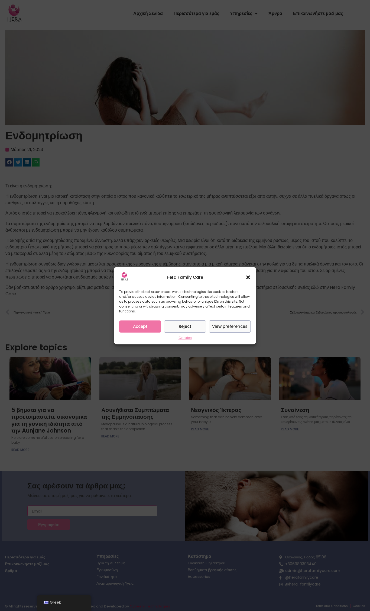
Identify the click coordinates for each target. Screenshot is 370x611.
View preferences (230, 326)
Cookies (185, 337)
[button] (248, 277)
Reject (185, 326)
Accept (140, 326)
